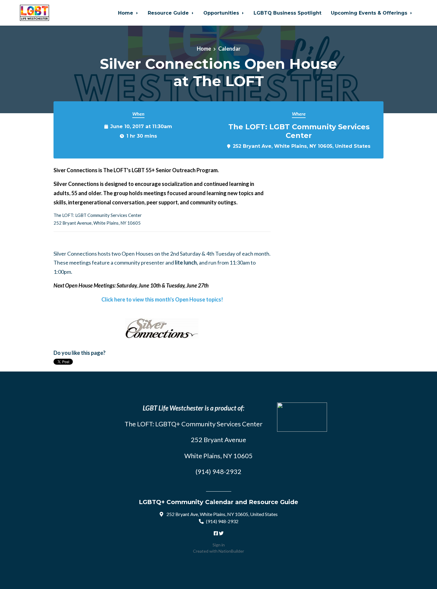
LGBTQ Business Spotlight (287, 13)
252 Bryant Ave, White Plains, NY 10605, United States (301, 146)
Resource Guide (169, 13)
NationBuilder (231, 551)
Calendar (229, 48)
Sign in (219, 544)
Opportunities (221, 13)
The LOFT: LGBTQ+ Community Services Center (193, 424)
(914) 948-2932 (222, 521)
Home (126, 13)
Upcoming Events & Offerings (370, 13)
